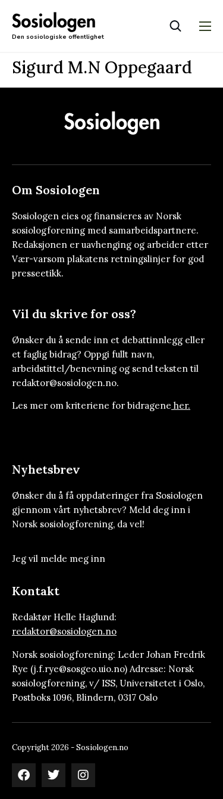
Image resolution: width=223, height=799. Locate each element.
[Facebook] (24, 775)
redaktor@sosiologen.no (64, 631)
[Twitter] (53, 775)
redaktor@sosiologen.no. (65, 382)
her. (182, 405)
